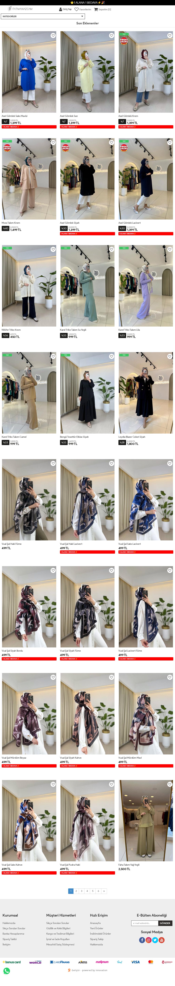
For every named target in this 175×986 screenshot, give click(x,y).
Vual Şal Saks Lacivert (129, 543)
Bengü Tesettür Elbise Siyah (74, 436)
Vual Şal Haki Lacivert (71, 543)
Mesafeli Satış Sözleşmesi (60, 944)
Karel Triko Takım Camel (14, 436)
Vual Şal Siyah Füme (70, 650)
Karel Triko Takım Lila (129, 329)
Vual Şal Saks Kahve (12, 864)
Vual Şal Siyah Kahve (71, 757)
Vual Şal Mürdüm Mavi (130, 757)
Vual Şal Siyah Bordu (12, 650)
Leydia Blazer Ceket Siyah (131, 436)
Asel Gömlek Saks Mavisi (14, 116)
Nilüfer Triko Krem (11, 329)
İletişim (6, 944)
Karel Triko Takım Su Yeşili (73, 329)
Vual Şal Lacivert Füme (130, 650)
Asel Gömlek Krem (128, 116)
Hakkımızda (96, 944)
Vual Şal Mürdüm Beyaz (14, 757)
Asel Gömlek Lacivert (129, 222)
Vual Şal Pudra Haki (70, 864)
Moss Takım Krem (11, 222)
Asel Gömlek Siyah (69, 222)
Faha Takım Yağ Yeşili (128, 864)
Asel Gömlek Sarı (69, 116)
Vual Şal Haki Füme (12, 543)
